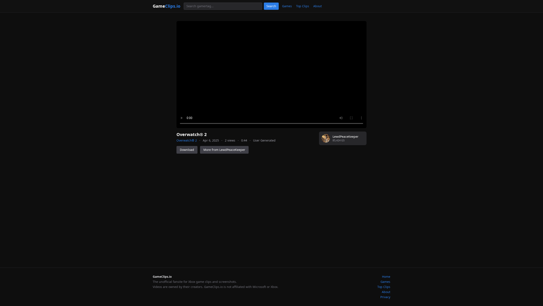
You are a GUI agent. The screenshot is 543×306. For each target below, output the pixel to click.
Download (187, 150)
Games (287, 6)
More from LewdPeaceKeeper (224, 150)
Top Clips (302, 6)
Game (166, 6)
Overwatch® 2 (186, 140)
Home (386, 277)
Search (271, 6)
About (317, 6)
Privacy (385, 297)
